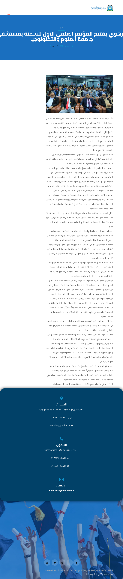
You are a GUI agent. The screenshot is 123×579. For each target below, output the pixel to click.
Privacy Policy (92, 574)
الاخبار (61, 27)
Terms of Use (106, 574)
